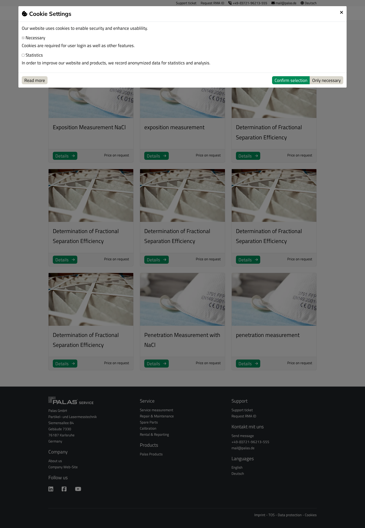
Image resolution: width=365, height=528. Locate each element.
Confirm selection (291, 80)
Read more (34, 80)
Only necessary (326, 80)
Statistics (34, 55)
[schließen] (341, 12)
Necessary (35, 38)
